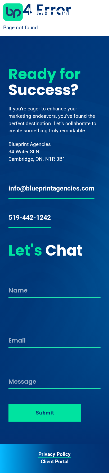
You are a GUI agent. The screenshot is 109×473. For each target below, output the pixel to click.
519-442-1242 (29, 217)
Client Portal (55, 462)
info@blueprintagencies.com (51, 188)
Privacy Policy (54, 454)
